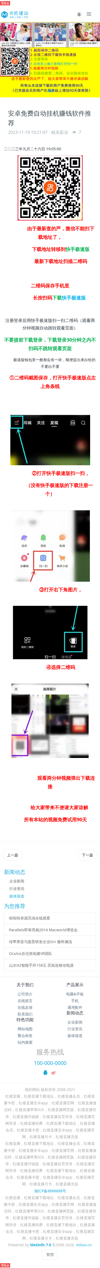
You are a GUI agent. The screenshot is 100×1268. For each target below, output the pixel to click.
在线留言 (25, 1000)
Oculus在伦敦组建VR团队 (30, 953)
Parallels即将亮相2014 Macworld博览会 (43, 929)
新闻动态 (74, 1013)
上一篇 (12, 854)
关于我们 (25, 985)
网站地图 (25, 1028)
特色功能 (25, 1020)
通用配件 (74, 1007)
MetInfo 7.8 (40, 1244)
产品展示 (74, 985)
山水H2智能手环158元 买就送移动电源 (41, 965)
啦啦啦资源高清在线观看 (29, 918)
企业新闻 (16, 881)
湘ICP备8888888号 (50, 1190)
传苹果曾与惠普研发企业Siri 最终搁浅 (40, 941)
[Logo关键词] (14, 14)
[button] (6, 59)
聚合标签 (25, 1035)
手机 (75, 1000)
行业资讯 (16, 888)
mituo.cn (84, 1244)
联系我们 (25, 1014)
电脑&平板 (75, 993)
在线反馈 (25, 1007)
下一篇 (87, 854)
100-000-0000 (50, 1063)
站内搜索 (25, 1042)
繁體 (50, 1254)
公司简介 (25, 993)
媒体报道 (16, 896)
